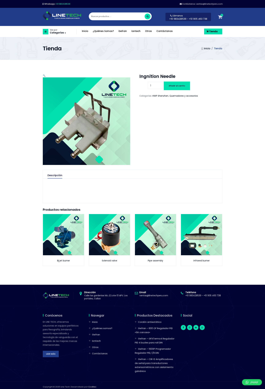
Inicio (207, 48)
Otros (95, 347)
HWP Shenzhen (160, 95)
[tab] (58, 176)
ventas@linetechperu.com (153, 294)
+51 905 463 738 (212, 295)
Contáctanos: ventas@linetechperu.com (202, 3)
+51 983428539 (178, 18)
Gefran (96, 334)
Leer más (51, 353)
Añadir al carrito (177, 85)
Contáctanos (100, 353)
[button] (44, 75)
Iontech (96, 340)
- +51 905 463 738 (197, 18)
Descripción (55, 175)
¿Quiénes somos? (102, 328)
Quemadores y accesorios (183, 95)
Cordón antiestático (149, 322)
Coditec (92, 386)
